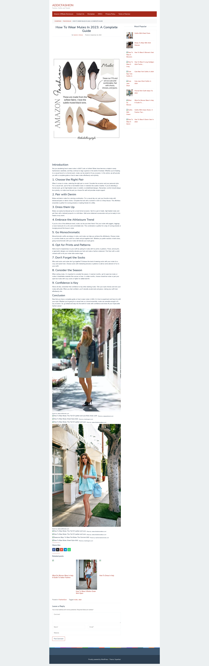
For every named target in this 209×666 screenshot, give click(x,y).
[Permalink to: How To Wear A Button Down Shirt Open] (86, 574)
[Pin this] (61, 549)
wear (80, 599)
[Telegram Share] (65, 549)
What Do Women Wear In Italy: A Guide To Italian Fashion (63, 576)
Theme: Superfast (115, 659)
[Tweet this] (57, 549)
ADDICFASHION (62, 5)
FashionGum (63, 599)
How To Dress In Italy (106, 575)
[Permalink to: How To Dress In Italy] (110, 566)
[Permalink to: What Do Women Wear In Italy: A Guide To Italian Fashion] (63, 566)
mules (76, 599)
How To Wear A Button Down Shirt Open (86, 592)
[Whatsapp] (69, 549)
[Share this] (54, 549)
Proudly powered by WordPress (98, 659)
